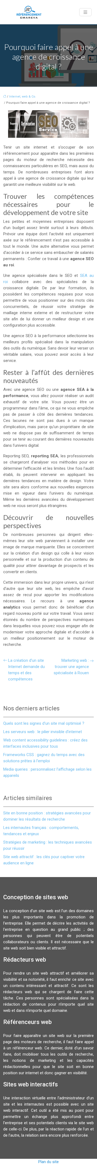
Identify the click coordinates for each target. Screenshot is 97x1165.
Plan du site (48, 1161)
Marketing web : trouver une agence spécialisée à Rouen (71, 666)
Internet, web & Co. (22, 96)
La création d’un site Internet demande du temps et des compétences (26, 669)
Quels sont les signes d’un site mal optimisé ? (43, 723)
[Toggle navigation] (85, 12)
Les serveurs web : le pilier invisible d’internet (42, 731)
